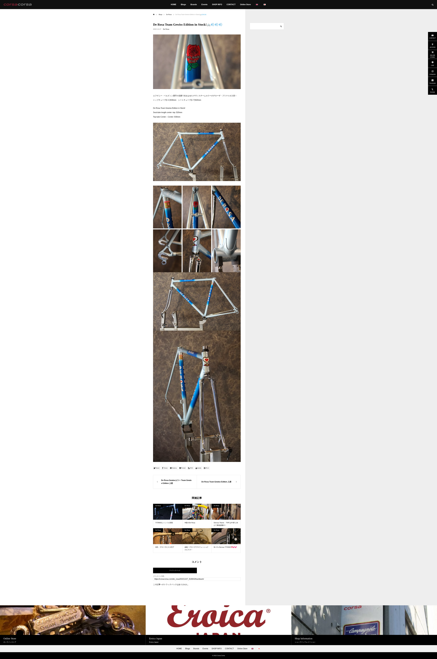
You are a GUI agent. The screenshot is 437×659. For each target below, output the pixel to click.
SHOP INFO (217, 4)
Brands (194, 4)
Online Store (245, 4)
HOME (173, 4)
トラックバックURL (158, 576)
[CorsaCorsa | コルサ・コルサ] (17, 4)
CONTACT (231, 4)
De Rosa (166, 29)
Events (204, 4)
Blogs (183, 4)
